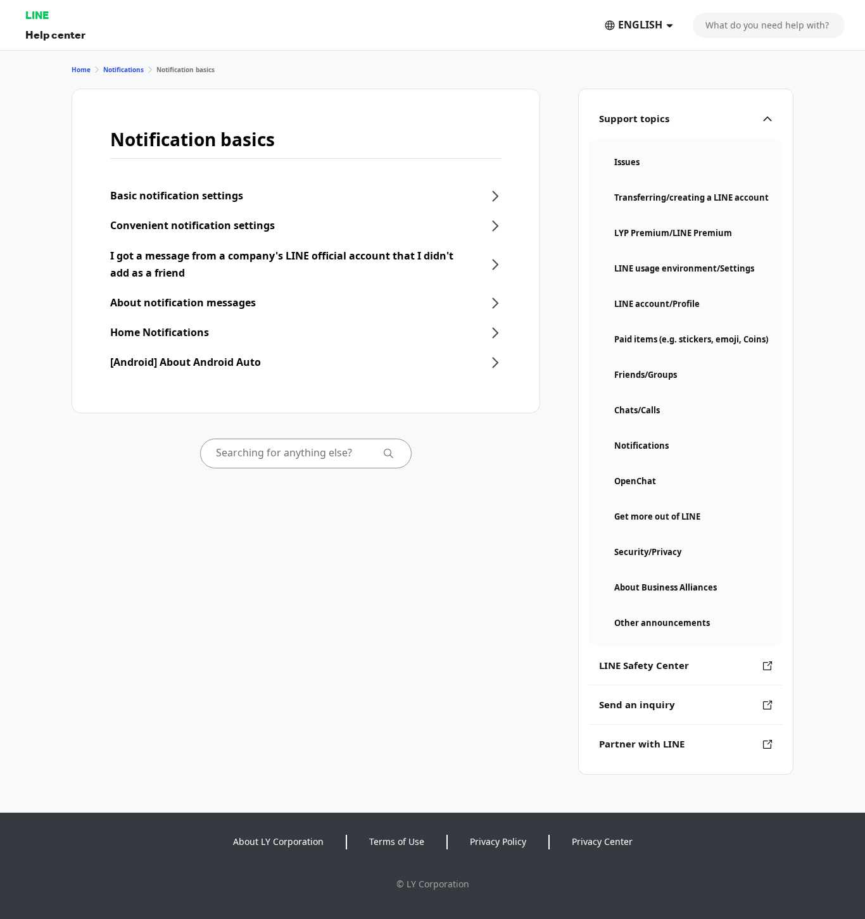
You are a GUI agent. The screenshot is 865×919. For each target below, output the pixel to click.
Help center (55, 34)
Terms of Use (396, 841)
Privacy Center (602, 841)
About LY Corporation (278, 841)
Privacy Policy (498, 841)
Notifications (123, 69)
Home (81, 69)
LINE (37, 15)
